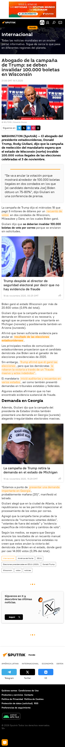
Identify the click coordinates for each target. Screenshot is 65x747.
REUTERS (8, 122)
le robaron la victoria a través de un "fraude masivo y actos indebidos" (28, 369)
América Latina (10, 663)
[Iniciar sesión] (47, 22)
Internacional (8, 558)
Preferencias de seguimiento (16, 707)
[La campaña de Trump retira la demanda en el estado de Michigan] (32, 444)
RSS (36, 703)
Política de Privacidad (12, 699)
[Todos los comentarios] (5, 742)
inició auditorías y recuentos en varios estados (32, 380)
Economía (47, 663)
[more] (60, 295)
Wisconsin (7, 570)
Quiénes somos (9, 690)
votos (18, 570)
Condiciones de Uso (28, 690)
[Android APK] (11, 716)
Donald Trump (49, 564)
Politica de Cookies (34, 699)
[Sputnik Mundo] (9, 23)
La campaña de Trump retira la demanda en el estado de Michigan (30, 470)
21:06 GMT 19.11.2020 (12, 80)
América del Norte (25, 558)
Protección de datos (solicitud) (17, 703)
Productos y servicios (12, 694)
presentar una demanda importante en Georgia (31, 489)
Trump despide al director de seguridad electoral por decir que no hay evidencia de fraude (31, 285)
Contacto (28, 694)
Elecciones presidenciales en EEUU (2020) (21, 564)
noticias (27, 570)
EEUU (39, 558)
